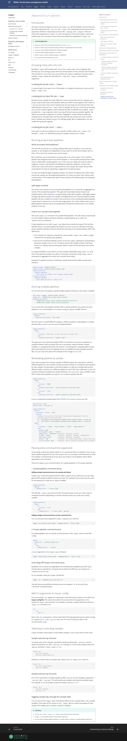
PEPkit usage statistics (99, 7)
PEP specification (13, 7)
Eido (22, 7)
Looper (36, 7)
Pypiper (63, 7)
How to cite (86, 7)
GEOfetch (29, 7)
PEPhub (42, 7)
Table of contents (104, 15)
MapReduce (52, 194)
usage (44, 622)
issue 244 (78, 352)
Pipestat (55, 7)
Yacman (70, 7)
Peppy (49, 7)
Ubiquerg (78, 7)
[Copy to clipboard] (94, 267)
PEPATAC (63, 399)
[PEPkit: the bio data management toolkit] (9, 2)
